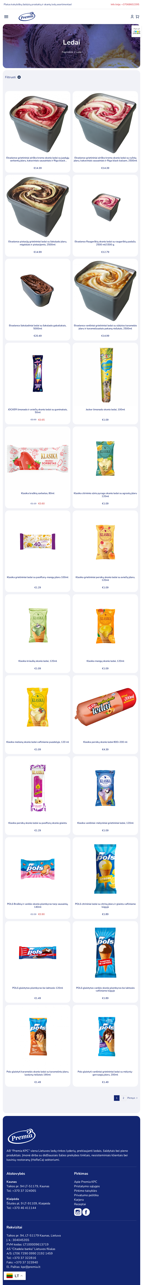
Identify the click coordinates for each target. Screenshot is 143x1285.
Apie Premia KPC (85, 1182)
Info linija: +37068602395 (125, 4)
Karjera (79, 1200)
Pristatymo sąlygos (87, 1186)
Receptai (80, 1204)
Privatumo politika (86, 1195)
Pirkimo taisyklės (85, 1191)
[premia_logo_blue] (27, 12)
